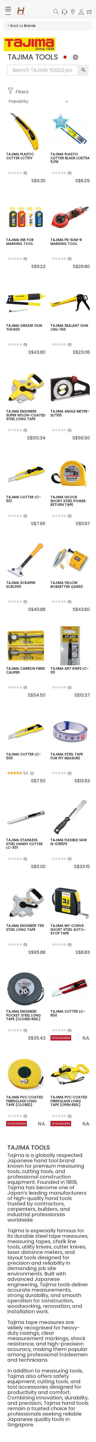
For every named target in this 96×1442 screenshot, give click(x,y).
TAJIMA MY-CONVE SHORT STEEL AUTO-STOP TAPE (67, 929)
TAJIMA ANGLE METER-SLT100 (69, 413)
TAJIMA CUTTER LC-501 (23, 499)
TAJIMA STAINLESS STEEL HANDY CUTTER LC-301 (24, 843)
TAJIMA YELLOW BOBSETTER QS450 (66, 584)
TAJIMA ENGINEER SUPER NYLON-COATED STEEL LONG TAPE (25, 415)
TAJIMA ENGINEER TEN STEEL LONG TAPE (25, 927)
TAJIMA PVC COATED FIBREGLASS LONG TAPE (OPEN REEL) (68, 1101)
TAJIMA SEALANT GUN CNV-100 (69, 327)
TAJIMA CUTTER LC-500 (23, 756)
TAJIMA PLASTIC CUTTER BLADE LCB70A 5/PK (70, 158)
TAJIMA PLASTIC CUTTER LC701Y (20, 156)
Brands (30, 25)
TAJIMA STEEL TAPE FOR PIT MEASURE (66, 756)
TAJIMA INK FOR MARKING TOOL (20, 241)
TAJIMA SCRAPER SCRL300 (20, 584)
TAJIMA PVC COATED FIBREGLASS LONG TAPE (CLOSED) (24, 1101)
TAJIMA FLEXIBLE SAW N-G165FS (68, 841)
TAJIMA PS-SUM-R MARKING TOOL (66, 241)
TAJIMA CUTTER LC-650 (67, 1013)
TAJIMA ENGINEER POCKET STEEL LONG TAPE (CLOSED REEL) (23, 1015)
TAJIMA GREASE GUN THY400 (24, 327)
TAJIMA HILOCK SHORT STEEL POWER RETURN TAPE (68, 501)
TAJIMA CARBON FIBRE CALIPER (25, 670)
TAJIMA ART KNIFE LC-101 (69, 670)
